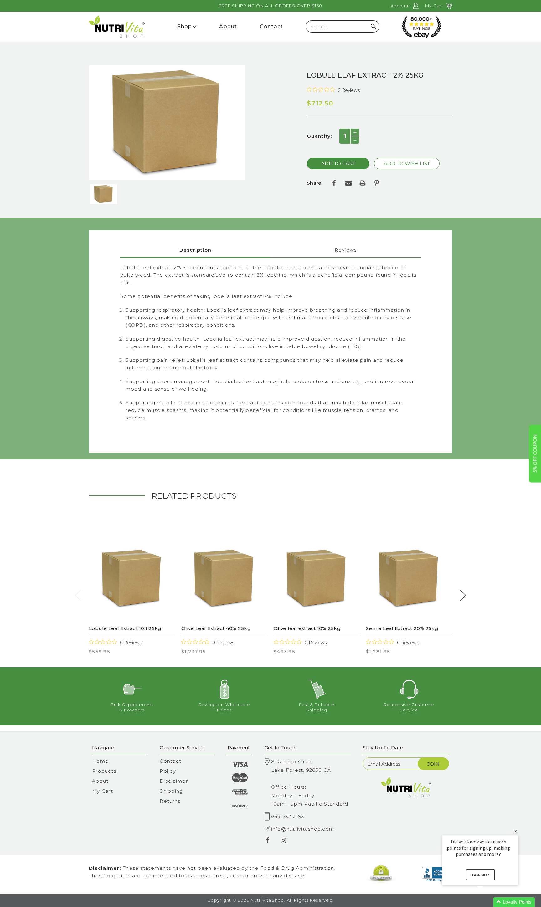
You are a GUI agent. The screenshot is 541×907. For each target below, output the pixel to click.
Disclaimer (174, 781)
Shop (184, 26)
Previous (78, 595)
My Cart (102, 791)
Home (100, 761)
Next (463, 595)
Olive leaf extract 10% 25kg (307, 628)
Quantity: (319, 136)
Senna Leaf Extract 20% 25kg (402, 628)
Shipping (171, 791)
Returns (170, 801)
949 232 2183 (288, 816)
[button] (488, 902)
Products (104, 771)
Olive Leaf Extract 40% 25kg (216, 628)
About (100, 781)
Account (401, 5)
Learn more (480, 875)
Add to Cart (132, 579)
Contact (170, 761)
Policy (168, 771)
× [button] (515, 831)
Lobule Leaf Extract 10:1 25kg (125, 628)
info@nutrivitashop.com (302, 829)
